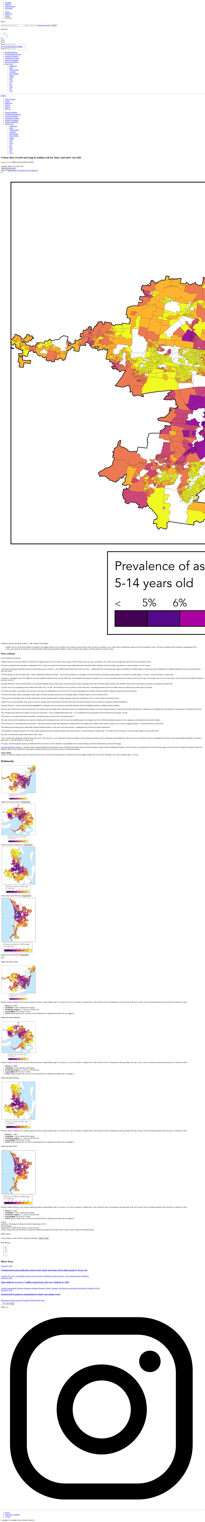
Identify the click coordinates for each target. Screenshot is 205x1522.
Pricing (7, 16)
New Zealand (14, 74)
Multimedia (12, 170)
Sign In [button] (9, 18)
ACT (11, 91)
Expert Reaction (32, 170)
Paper (9, 1226)
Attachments (21, 170)
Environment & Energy (13, 54)
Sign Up (14, 46)
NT (10, 89)
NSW (11, 77)
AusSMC (8, 3)
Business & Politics (11, 62)
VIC (10, 79)
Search (3, 44)
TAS (11, 87)
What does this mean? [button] (9, 168)
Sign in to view (43, 1238)
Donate (19, 46)
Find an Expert (6, 46)
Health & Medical (11, 52)
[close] (2, 957)
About (7, 12)
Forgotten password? (44, 25)
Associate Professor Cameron (11, 747)
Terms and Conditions (12, 1514)
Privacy (7, 1513)
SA (10, 83)
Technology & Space (12, 58)
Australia (12, 72)
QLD (11, 81)
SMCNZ (8, 4)
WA (10, 85)
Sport (11, 68)
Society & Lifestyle (11, 56)
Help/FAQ (8, 14)
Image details (25, 802)
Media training (10, 6)
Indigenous (13, 66)
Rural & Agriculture (12, 60)
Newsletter (8, 8)
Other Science (14, 70)
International (13, 134)
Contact (7, 1516)
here (119, 744)
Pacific (11, 76)
